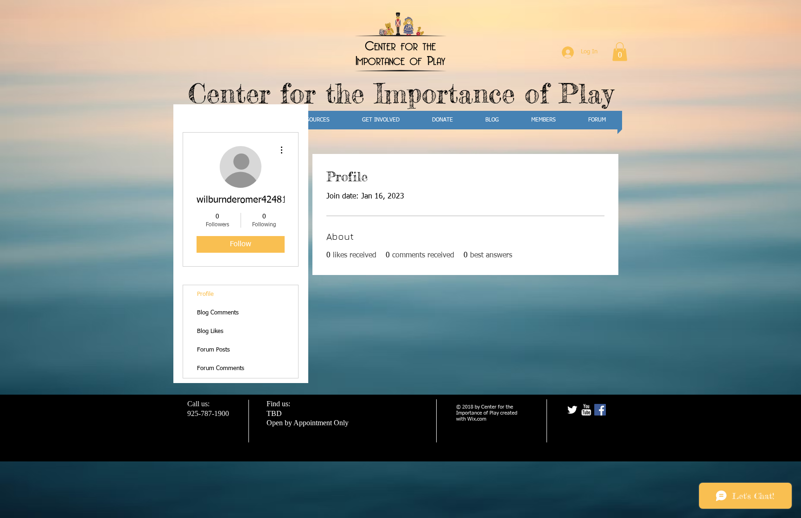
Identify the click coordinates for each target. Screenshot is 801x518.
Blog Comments (218, 313)
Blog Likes (210, 331)
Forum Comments (220, 368)
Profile (205, 294)
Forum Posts (213, 350)
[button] (620, 51)
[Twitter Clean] (572, 410)
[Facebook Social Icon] (600, 410)
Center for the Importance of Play (400, 93)
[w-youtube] (586, 410)
